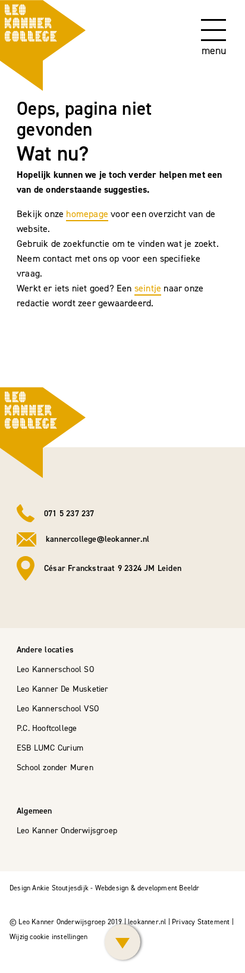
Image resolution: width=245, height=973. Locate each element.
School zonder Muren (55, 767)
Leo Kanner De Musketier (63, 689)
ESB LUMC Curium (50, 748)
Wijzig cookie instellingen (48, 936)
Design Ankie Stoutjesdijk (49, 888)
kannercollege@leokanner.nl (97, 539)
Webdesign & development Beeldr (147, 888)
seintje (147, 288)
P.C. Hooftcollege (47, 728)
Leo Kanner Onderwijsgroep (67, 830)
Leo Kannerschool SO (55, 669)
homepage (87, 214)
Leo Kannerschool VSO (58, 708)
